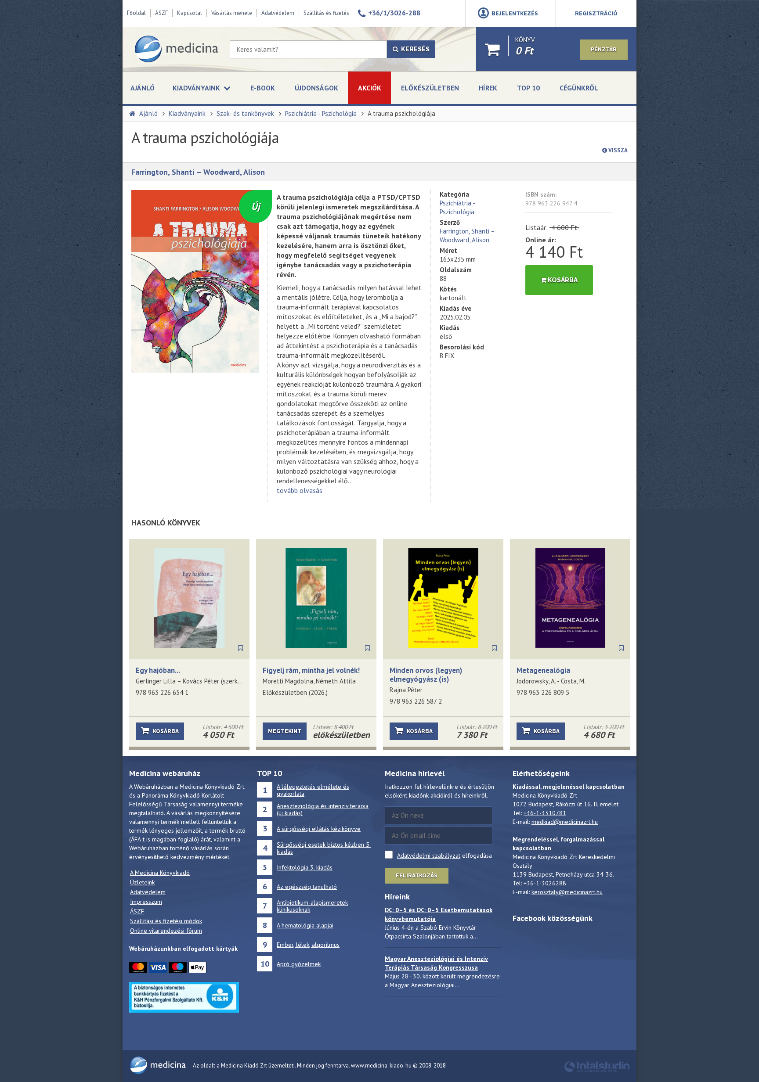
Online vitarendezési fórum (166, 931)
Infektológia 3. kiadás (305, 867)
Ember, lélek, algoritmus (308, 945)
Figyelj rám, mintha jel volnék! (311, 670)
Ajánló (142, 87)
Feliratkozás (416, 876)
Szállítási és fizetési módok (166, 921)
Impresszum (146, 902)
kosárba (562, 280)
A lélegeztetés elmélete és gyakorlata (313, 790)
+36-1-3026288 (545, 883)
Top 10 (528, 87)
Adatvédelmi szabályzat (428, 855)
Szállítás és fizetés (326, 13)
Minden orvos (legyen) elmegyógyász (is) (426, 674)
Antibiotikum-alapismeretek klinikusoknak (312, 906)
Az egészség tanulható (307, 887)
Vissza (617, 150)
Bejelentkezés (515, 14)
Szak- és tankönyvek (245, 113)
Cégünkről (579, 87)
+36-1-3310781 (545, 813)
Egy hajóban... (158, 670)
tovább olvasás (299, 490)
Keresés (414, 49)
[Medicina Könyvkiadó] (176, 49)
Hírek (488, 87)
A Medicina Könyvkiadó (160, 873)
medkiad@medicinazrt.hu (564, 822)
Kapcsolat (189, 13)
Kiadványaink (187, 113)
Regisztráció (596, 14)
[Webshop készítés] (597, 1071)
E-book (262, 87)
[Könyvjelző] (240, 648)
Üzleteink (142, 882)
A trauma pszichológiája (401, 113)
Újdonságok (316, 87)
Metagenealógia (543, 670)
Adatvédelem (277, 13)
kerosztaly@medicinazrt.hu (567, 892)
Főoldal (136, 13)
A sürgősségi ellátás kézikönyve (319, 829)
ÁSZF (161, 13)
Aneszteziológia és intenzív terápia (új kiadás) (323, 809)
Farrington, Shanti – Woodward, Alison (198, 172)
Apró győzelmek (299, 964)
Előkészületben (430, 87)
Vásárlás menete (231, 13)
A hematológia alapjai (305, 925)
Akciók (369, 87)
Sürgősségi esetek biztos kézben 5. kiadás (324, 848)
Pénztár (604, 50)
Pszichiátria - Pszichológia (321, 113)
